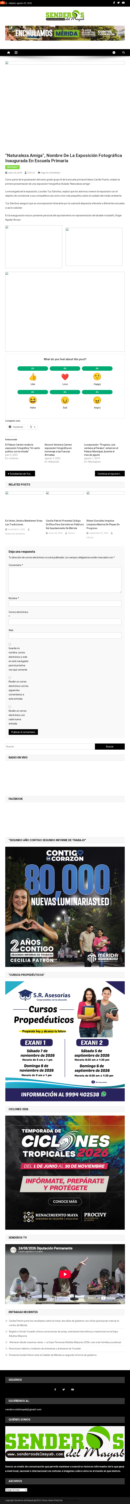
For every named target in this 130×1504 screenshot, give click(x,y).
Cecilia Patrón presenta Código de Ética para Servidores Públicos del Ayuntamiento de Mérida (65, 524)
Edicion (31, 172)
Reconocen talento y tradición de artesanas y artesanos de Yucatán (45, 1348)
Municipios (12, 167)
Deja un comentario (50, 172)
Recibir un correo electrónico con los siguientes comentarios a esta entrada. (18, 690)
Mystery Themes (71, 1500)
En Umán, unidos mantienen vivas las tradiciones (23, 522)
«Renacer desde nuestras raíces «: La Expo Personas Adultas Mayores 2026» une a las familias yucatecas (65, 1342)
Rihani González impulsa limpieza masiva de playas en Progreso (103, 524)
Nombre (14, 598)
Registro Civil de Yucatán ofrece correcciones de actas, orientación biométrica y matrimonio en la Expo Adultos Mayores (63, 1333)
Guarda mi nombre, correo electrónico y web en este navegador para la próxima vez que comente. (19, 659)
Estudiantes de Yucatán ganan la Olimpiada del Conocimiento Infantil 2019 (22, 473)
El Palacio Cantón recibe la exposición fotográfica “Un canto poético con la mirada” (22, 448)
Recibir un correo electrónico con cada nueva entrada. (18, 717)
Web (11, 630)
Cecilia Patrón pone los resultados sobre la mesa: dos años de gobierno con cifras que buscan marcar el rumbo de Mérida (64, 1323)
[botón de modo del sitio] (115, 52)
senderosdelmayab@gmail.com (23, 1409)
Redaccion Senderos (15, 534)
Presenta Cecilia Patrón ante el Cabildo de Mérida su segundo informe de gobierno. (53, 1355)
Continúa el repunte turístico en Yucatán (111, 473)
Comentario (16, 565)
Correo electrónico (18, 614)
